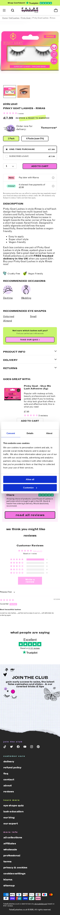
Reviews (8, 791)
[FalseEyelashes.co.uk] (30, 10)
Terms (7, 861)
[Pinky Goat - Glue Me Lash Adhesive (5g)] (12, 403)
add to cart (39, 166)
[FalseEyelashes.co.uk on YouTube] (24, 747)
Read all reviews (30, 515)
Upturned (8, 316)
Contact (8, 779)
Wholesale (10, 849)
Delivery (8, 761)
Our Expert (10, 823)
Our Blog (9, 817)
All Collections (12, 837)
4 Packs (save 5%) (35, 138)
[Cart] (56, 10)
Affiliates (9, 843)
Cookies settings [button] (14, 873)
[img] (7, 600)
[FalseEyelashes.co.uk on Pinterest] (38, 747)
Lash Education (13, 811)
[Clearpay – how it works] (53, 186)
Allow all (30, 479)
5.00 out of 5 (37, 551)
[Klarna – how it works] (53, 177)
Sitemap (9, 885)
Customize (28, 487)
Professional (11, 855)
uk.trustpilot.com (40, 904)
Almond (7, 320)
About (7, 785)
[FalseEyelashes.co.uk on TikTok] (4, 747)
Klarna (7, 879)
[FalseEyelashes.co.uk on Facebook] (18, 747)
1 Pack (11, 138)
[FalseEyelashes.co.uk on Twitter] (11, 747)
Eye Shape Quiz (13, 805)
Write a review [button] (30, 580)
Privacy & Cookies (15, 867)
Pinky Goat (10, 103)
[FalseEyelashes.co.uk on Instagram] (31, 747)
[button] (4, 10)
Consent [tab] (11, 433)
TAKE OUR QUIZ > (30, 340)
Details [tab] (30, 433)
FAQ (5, 773)
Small (33, 316)
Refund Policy (12, 767)
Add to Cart (30, 421)
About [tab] (49, 433)
